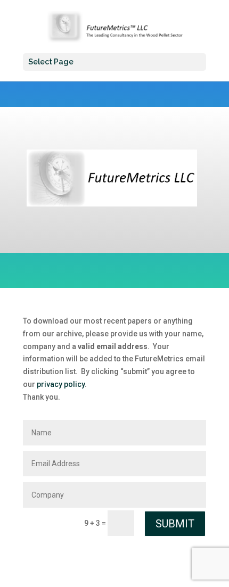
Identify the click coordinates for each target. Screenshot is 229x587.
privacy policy (61, 384)
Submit (175, 523)
